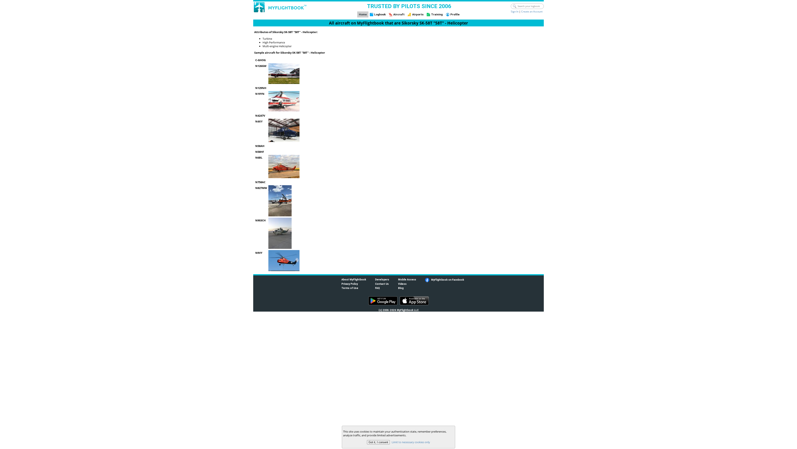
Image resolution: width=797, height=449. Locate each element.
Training (437, 14)
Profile (455, 14)
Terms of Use (349, 288)
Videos (402, 283)
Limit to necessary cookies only (411, 442)
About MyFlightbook (353, 279)
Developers (382, 279)
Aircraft (399, 14)
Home (363, 14)
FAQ (377, 288)
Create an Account (532, 11)
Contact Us (382, 283)
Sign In (514, 11)
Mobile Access (407, 279)
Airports (418, 14)
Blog (400, 288)
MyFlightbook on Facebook (447, 279)
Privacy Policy (349, 283)
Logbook (380, 14)
